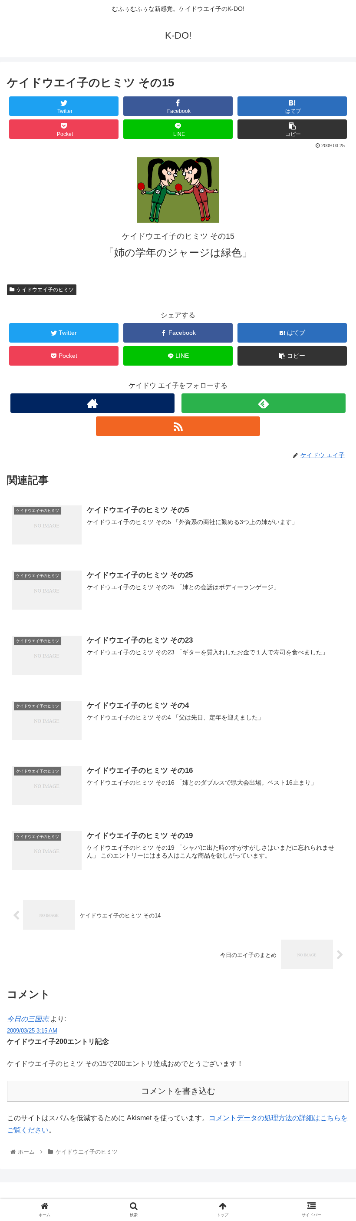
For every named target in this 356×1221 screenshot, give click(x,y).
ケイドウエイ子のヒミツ (45, 290)
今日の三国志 (28, 1019)
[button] (329, 893)
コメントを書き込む (178, 1091)
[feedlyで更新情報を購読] (263, 403)
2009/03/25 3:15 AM (32, 1030)
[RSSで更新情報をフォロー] (178, 426)
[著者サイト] (92, 403)
